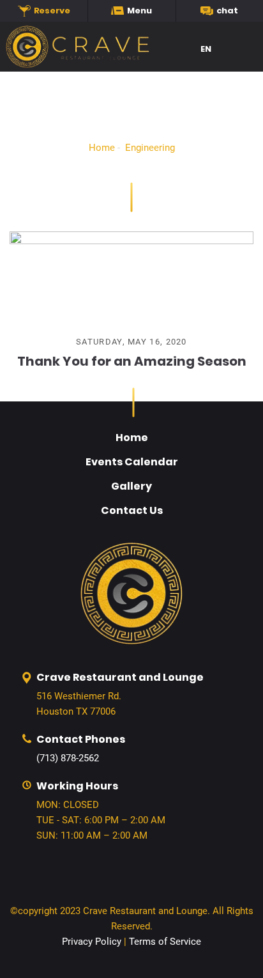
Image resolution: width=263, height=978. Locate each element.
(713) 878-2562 (67, 758)
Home (102, 147)
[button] (211, 49)
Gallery (131, 486)
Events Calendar (132, 461)
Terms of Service (165, 941)
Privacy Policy (91, 941)
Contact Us (132, 510)
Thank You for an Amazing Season (131, 361)
